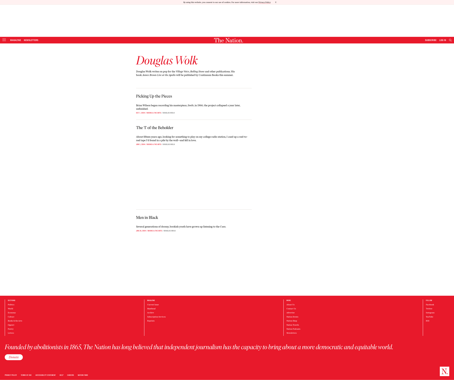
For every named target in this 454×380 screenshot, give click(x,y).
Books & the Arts (154, 113)
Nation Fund (83, 375)
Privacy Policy (264, 2)
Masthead (151, 309)
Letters (11, 333)
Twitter (429, 309)
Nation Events (292, 317)
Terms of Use (26, 375)
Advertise (290, 313)
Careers (70, 375)
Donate (14, 357)
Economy (12, 313)
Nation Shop (291, 321)
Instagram (430, 313)
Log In (442, 40)
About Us (290, 305)
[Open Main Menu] (4, 40)
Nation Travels (292, 325)
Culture (11, 317)
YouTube (429, 317)
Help (61, 375)
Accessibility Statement (45, 375)
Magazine (15, 40)
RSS (427, 321)
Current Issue (153, 305)
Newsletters (31, 40)
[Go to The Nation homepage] (228, 40)
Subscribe (431, 40)
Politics (11, 305)
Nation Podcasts (293, 329)
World (10, 309)
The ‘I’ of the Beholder (154, 127)
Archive (150, 313)
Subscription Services (156, 317)
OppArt (11, 325)
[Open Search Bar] (450, 40)
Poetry (10, 329)
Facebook (430, 305)
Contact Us (291, 309)
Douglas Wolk (169, 113)
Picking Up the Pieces (154, 96)
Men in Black (147, 217)
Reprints (151, 321)
